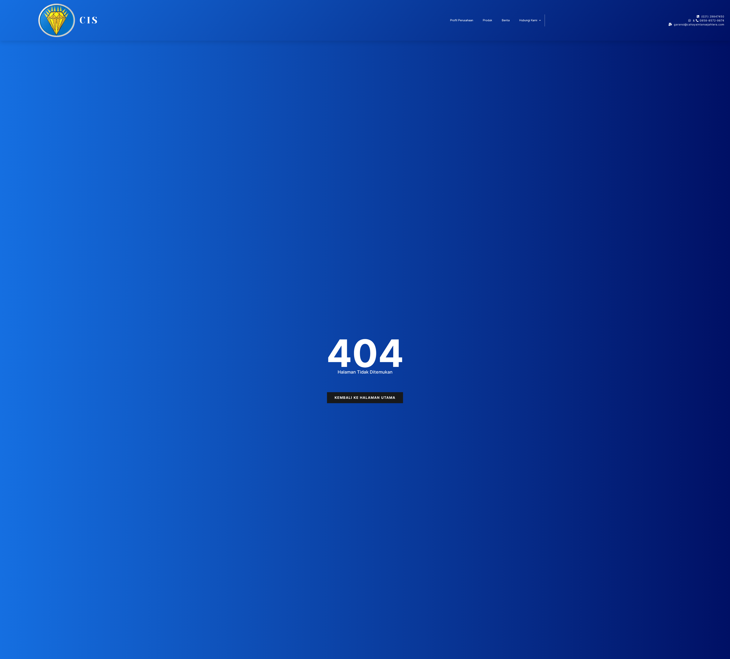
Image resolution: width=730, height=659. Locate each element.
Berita (506, 20)
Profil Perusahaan (461, 20)
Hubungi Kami (528, 20)
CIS (89, 20)
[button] (365, 397)
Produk (487, 20)
